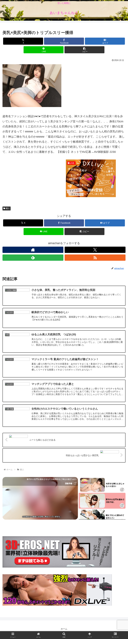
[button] (84, 49)
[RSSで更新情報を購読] (95, 257)
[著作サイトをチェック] (32, 250)
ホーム (64, 629)
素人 (8, 208)
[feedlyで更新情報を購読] (32, 257)
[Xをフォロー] (95, 250)
